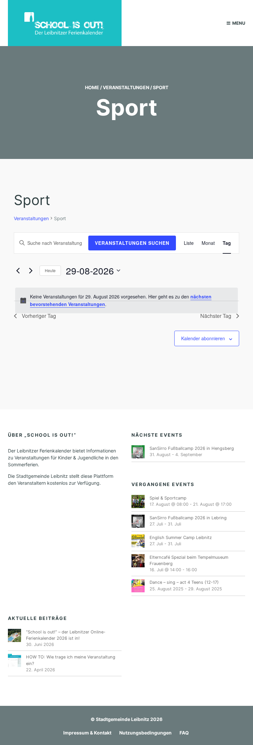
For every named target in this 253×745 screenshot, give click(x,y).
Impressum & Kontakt (87, 732)
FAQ (184, 732)
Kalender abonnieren (203, 338)
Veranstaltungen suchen (132, 243)
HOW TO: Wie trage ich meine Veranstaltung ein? (70, 660)
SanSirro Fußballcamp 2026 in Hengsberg (192, 448)
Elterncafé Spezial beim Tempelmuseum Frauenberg (189, 560)
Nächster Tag (215, 316)
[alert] (126, 300)
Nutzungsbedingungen (145, 732)
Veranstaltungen (126, 87)
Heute (50, 270)
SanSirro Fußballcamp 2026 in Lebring (188, 517)
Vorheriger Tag (39, 316)
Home (92, 87)
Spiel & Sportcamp (168, 498)
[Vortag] (18, 270)
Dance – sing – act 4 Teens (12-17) (184, 582)
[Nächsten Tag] (31, 270)
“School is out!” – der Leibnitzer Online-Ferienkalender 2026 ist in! (65, 635)
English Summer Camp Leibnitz (181, 537)
